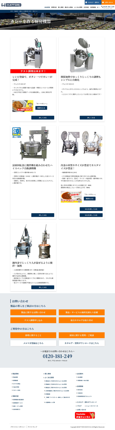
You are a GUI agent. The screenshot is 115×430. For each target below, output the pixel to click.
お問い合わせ (108, 2)
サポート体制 (16, 390)
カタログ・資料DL (94, 2)
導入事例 (60, 7)
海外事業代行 (16, 409)
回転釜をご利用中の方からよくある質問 (56, 381)
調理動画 (15, 380)
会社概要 (80, 377)
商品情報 (47, 7)
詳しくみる (43, 117)
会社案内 (86, 7)
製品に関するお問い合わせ (33, 312)
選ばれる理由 (69, 7)
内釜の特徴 (16, 387)
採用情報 (93, 7)
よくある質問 (78, 7)
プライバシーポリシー (18, 427)
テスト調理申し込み (33, 320)
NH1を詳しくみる (91, 209)
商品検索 (15, 377)
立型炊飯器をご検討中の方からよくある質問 (57, 391)
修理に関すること (33, 335)
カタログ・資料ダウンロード (87, 402)
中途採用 (80, 393)
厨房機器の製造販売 (18, 399)
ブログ (79, 406)
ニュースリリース (92, 406)
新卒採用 (80, 390)
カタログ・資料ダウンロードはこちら (82, 343)
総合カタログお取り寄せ (82, 320)
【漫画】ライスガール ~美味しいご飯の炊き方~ (57, 398)
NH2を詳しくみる (91, 215)
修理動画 (47, 394)
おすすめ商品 (16, 384)
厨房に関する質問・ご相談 (82, 335)
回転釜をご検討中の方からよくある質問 (56, 387)
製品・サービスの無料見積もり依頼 (82, 312)
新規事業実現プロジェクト (85, 396)
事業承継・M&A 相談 (83, 380)
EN (99, 7)
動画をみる (41, 108)
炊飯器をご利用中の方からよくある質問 (56, 384)
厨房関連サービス (18, 403)
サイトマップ (32, 427)
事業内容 (54, 7)
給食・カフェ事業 (18, 406)
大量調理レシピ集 (50, 402)
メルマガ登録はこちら (33, 343)
